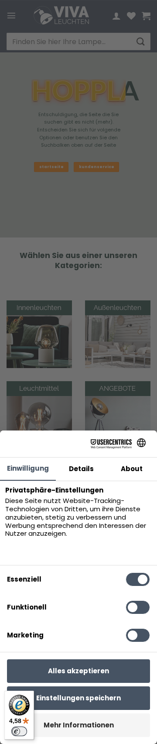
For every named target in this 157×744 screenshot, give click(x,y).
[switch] (19, 731)
